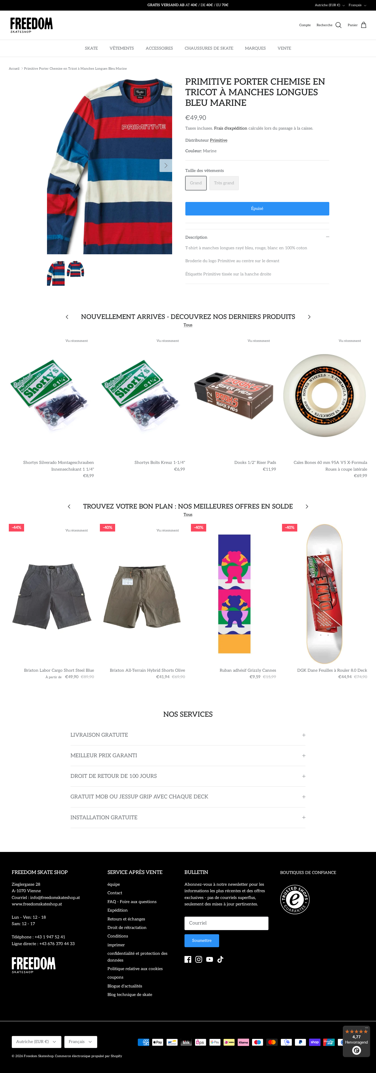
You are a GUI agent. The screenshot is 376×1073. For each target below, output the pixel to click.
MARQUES (255, 48)
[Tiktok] (220, 959)
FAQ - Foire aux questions (132, 901)
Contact (115, 892)
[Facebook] (187, 959)
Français (355, 5)
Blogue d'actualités (125, 986)
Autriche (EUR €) (327, 5)
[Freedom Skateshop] (31, 25)
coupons (115, 977)
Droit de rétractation (127, 927)
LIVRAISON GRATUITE (99, 735)
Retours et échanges (126, 919)
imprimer (116, 944)
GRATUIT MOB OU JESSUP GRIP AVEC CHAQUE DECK (139, 797)
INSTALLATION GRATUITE (103, 818)
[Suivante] (166, 165)
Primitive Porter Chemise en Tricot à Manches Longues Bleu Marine (75, 68)
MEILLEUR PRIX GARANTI (103, 756)
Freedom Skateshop (38, 1056)
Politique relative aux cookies (135, 968)
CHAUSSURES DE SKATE (209, 48)
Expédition (118, 910)
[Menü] (366, 1029)
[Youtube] (209, 959)
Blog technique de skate (130, 994)
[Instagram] (198, 959)
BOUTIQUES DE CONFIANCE (308, 872)
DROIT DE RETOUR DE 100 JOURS (113, 776)
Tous (188, 324)
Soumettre (202, 940)
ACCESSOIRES (159, 48)
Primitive (218, 140)
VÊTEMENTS (122, 48)
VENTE (284, 48)
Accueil (14, 68)
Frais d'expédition (230, 128)
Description (196, 237)
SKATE (91, 48)
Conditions (118, 936)
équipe (114, 884)
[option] (109, 165)
